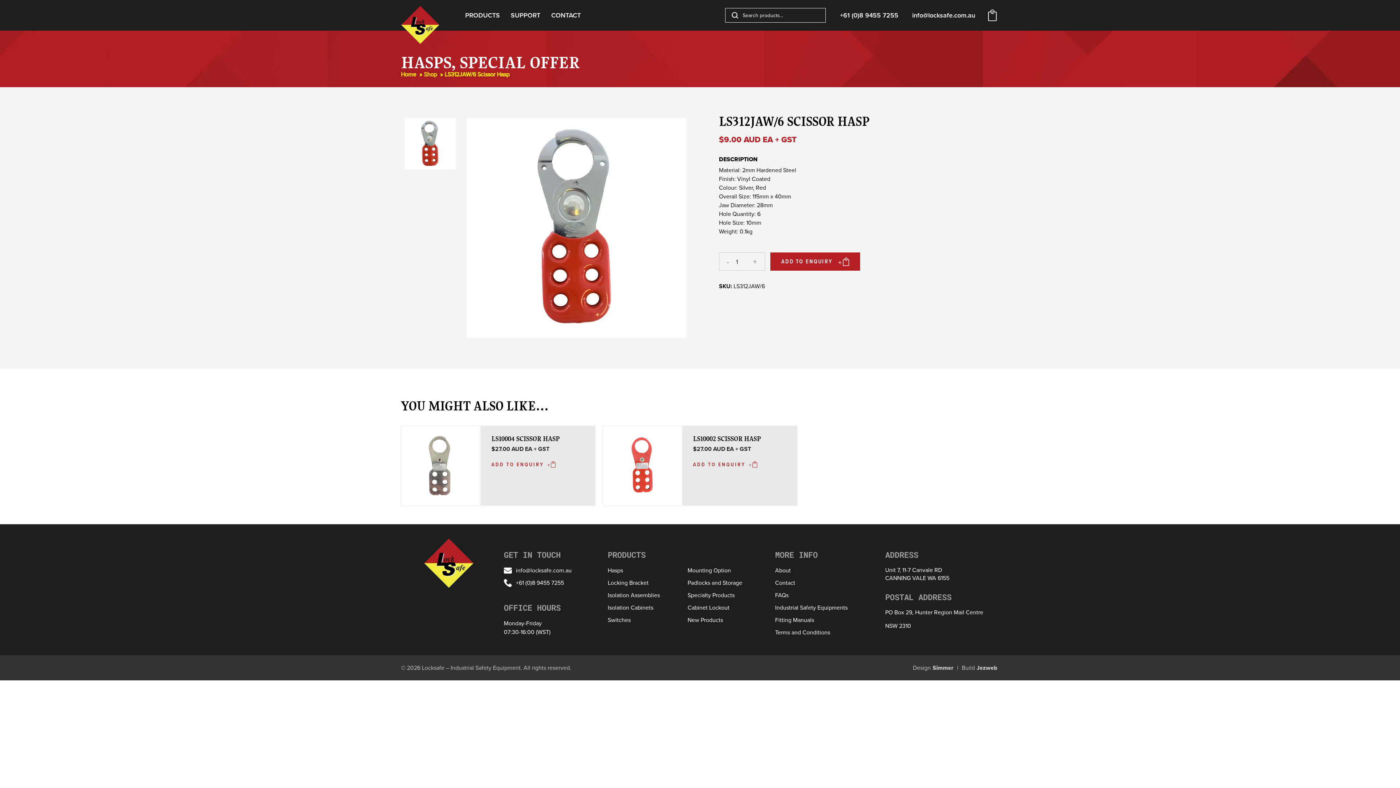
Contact (566, 15)
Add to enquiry (807, 261)
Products (482, 15)
